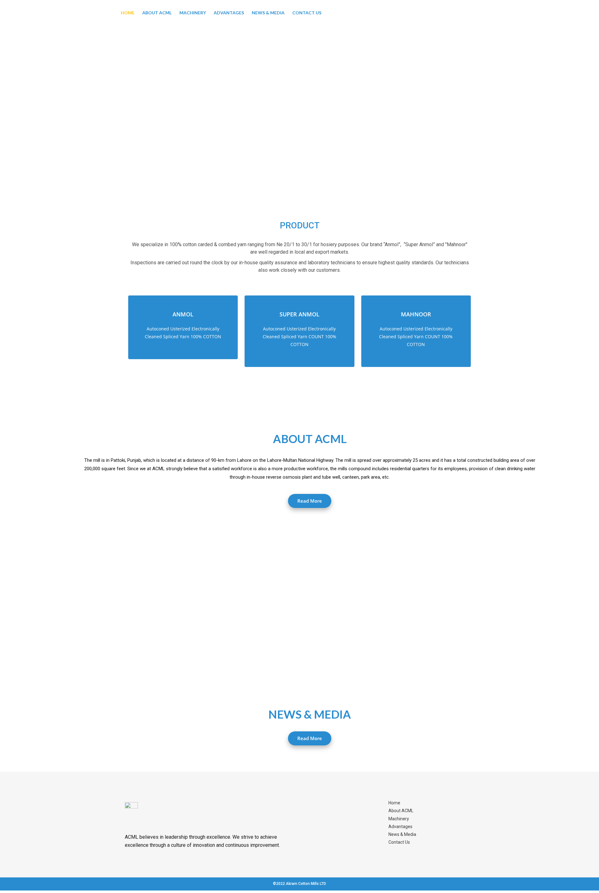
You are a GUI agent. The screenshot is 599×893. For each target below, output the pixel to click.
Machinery (192, 12)
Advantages (229, 12)
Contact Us (306, 12)
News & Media (268, 12)
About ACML (157, 12)
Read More (309, 501)
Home (127, 12)
